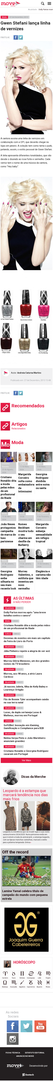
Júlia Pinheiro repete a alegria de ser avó (27, 651)
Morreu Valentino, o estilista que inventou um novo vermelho (25, 580)
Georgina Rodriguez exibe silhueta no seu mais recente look (8, 580)
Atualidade (26, 10)
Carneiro (5, 978)
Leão (39, 978)
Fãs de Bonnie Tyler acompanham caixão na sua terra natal (26, 701)
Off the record (15, 852)
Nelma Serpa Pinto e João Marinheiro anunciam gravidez (24, 740)
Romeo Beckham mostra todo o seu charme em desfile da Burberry (26, 534)
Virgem (48, 978)
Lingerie (23, 464)
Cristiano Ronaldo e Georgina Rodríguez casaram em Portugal (26, 752)
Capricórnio (31, 987)
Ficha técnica (13, 1053)
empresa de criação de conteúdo (28, 1074)
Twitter (20, 37)
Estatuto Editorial (34, 1053)
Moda (4, 17)
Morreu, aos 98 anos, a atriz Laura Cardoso (23, 675)
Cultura (8, 634)
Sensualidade (42, 514)
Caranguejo (31, 978)
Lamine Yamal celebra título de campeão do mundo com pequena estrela (25, 894)
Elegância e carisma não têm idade (43, 575)
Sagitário (22, 987)
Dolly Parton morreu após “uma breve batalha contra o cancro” (25, 614)
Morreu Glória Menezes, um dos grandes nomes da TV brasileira (26, 662)
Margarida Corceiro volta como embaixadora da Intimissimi (26, 483)
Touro (13, 978)
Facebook (16, 37)
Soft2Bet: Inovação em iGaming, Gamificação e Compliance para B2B (24, 727)
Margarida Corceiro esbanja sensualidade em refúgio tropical (44, 533)
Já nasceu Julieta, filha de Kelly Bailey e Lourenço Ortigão (26, 688)
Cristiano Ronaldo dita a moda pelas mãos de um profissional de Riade (8, 487)
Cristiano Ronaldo (5, 465)
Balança (5, 987)
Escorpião (13, 987)
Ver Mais (26, 760)
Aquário (39, 987)
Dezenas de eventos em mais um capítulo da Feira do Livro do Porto (27, 640)
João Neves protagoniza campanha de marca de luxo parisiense (8, 533)
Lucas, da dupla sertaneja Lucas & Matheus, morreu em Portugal (22, 714)
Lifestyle (8, 721)
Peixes (48, 987)
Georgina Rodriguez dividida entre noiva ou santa (42, 481)
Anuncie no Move (25, 1056)
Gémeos (22, 978)
